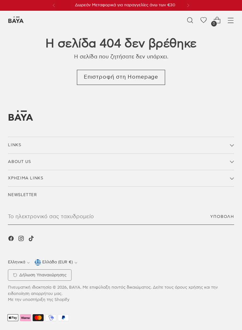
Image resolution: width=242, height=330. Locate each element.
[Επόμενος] (188, 5)
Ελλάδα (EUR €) (57, 262)
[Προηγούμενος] (54, 5)
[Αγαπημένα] (203, 20)
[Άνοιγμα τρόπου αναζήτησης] (190, 20)
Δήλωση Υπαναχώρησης (42, 275)
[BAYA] (16, 20)
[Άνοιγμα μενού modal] (230, 20)
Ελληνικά (16, 262)
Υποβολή (222, 217)
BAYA (74, 287)
